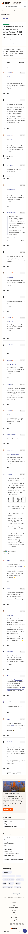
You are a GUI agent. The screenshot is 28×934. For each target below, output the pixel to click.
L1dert (8, 588)
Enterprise (14, 915)
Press (14, 910)
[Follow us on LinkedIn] (14, 924)
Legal (16, 931)
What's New (4, 15)
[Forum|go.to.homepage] (11, 3)
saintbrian (9, 384)
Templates (14, 917)
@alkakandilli (12, 364)
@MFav (11, 321)
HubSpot (11, 883)
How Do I (5, 18)
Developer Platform (14, 907)
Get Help (3, 11)
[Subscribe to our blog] (17, 924)
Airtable (18, 883)
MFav (8, 297)
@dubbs (11, 277)
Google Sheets (7, 872)
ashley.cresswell (11, 212)
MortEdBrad (10, 741)
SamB (8, 560)
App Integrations (14, 920)
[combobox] (14, 6)
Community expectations (10, 826)
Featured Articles (8, 851)
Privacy (21, 931)
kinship (9, 100)
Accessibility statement (19, 897)
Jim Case (9, 165)
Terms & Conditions (8, 897)
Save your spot (8, 809)
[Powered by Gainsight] (14, 894)
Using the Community (9, 824)
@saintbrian (12, 415)
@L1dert (11, 615)
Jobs (14, 912)
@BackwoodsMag (14, 454)
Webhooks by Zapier (8, 876)
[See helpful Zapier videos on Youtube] (22, 924)
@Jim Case (12, 189)
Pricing (14, 902)
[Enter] (2, 6)
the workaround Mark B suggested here (16, 688)
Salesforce (18, 887)
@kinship (11, 139)
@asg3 (12, 725)
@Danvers (12, 237)
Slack (4, 883)
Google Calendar (7, 887)
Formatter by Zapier (8, 879)
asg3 (8, 702)
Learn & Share (13, 11)
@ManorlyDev (18, 680)
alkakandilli (10, 344)
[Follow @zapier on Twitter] (20, 924)
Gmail (18, 876)
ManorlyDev (10, 651)
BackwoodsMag (11, 434)
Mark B (10, 474)
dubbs (8, 252)
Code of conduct (8, 821)
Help (14, 905)
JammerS (9, 72)
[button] (24, 2)
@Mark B (20, 566)
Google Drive (20, 879)
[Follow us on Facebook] (11, 924)
